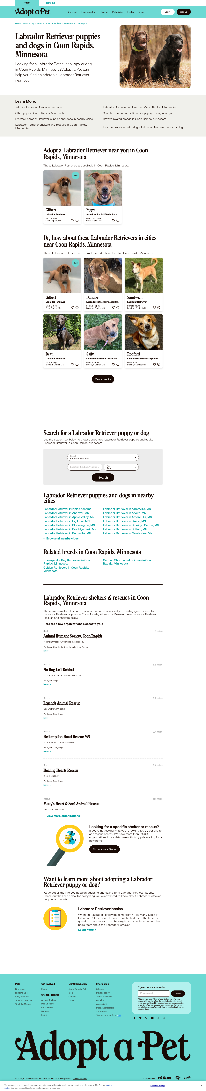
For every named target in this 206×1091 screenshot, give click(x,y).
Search (103, 477)
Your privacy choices (106, 1015)
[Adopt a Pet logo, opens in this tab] (103, 1051)
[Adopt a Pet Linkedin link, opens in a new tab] (164, 1018)
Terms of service (104, 996)
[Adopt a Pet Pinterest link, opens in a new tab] (147, 1018)
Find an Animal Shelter (104, 849)
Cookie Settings (80, 1078)
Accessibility (102, 1004)
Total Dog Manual (23, 1000)
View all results (103, 379)
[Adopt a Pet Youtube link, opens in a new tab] (153, 1018)
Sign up (184, 12)
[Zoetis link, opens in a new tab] (187, 1077)
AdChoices (101, 1011)
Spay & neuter (22, 996)
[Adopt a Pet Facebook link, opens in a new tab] (135, 1018)
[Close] (201, 1086)
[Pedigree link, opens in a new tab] (177, 1077)
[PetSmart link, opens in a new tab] (165, 1077)
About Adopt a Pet (77, 989)
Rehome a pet (21, 993)
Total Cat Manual (23, 1004)
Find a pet (20, 989)
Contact (72, 996)
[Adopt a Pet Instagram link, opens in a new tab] (159, 1018)
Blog (71, 993)
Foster (130, 12)
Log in (44, 1015)
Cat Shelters (47, 1007)
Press (71, 1000)
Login (167, 12)
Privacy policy (102, 993)
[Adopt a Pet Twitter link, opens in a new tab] (141, 1018)
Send (178, 993)
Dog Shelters (47, 1004)
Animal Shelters (48, 1000)
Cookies (100, 1000)
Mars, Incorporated (105, 1008)
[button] (73, 220)
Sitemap (100, 989)
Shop (141, 12)
